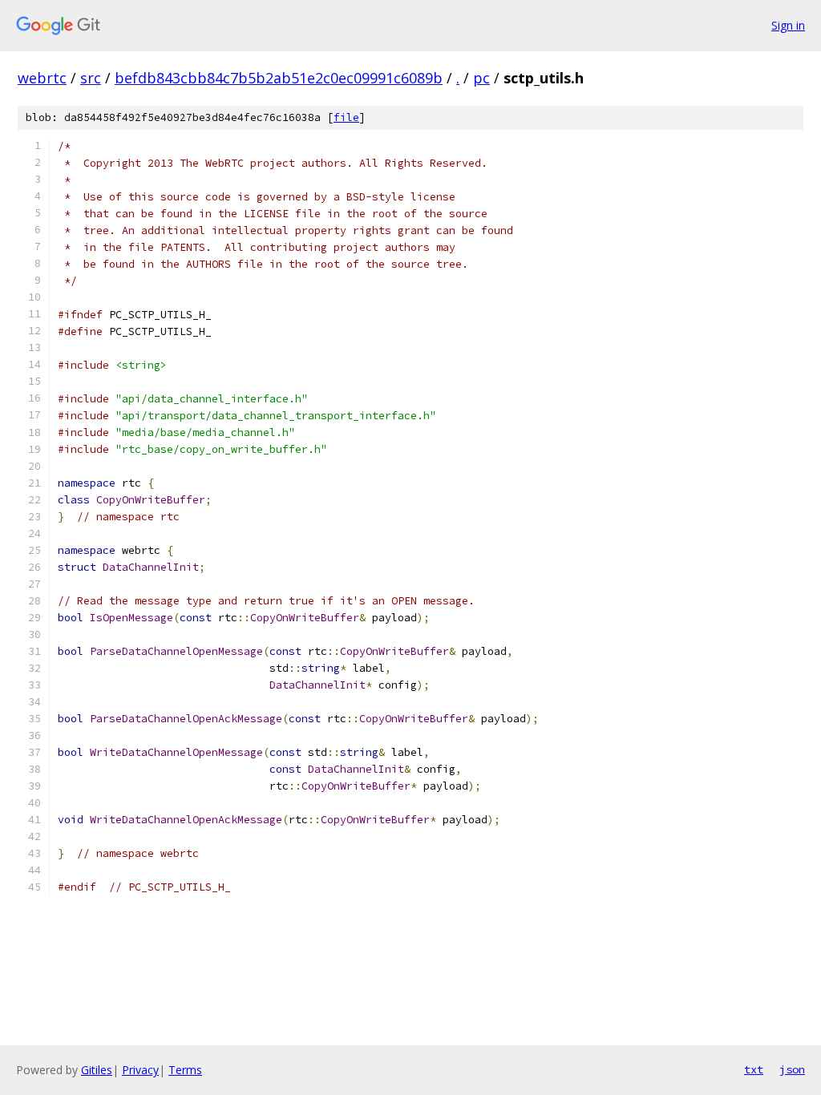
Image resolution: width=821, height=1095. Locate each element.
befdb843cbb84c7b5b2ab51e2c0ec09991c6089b (279, 77)
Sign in (788, 25)
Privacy (140, 1069)
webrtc (42, 77)
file (346, 117)
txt (753, 1069)
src (90, 77)
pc (481, 77)
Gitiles (96, 1069)
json (792, 1069)
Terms (185, 1069)
